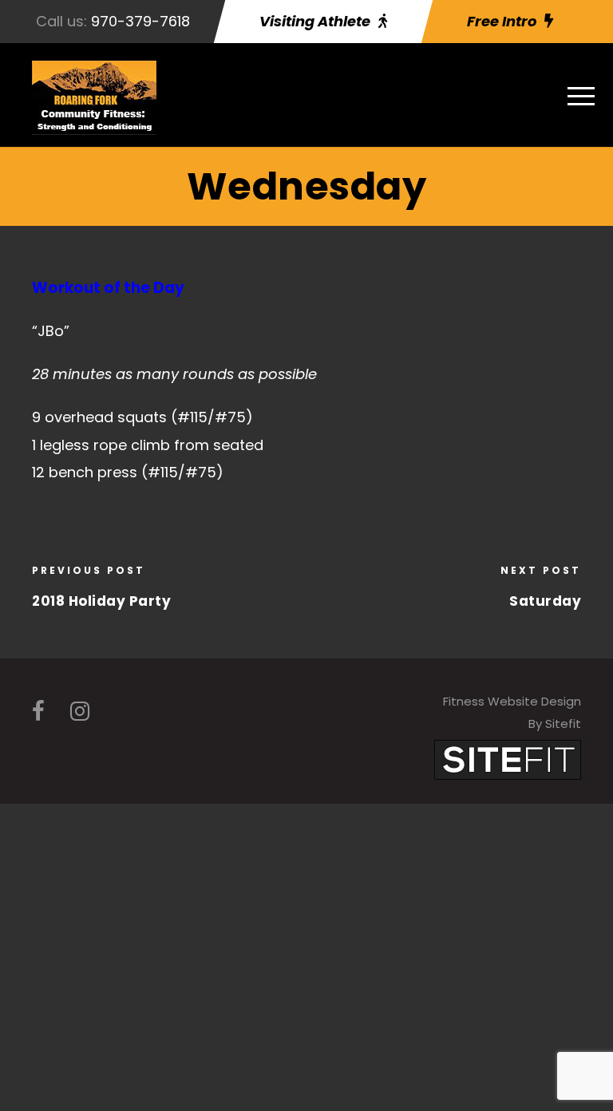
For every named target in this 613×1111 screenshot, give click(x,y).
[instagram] (79, 711)
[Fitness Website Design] (507, 758)
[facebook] (38, 711)
